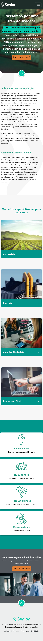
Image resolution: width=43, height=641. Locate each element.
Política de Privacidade (30, 631)
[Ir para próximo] (21, 73)
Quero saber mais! (21, 57)
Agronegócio (9, 254)
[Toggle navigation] (38, 4)
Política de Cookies (11, 631)
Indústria (7, 303)
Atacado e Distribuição (13, 352)
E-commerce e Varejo (12, 401)
